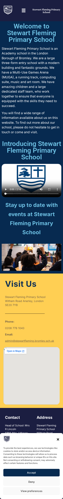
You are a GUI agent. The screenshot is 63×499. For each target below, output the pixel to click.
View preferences (31, 491)
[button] (58, 439)
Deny (31, 481)
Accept (31, 472)
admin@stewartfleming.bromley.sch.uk (29, 340)
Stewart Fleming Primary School (46, 11)
